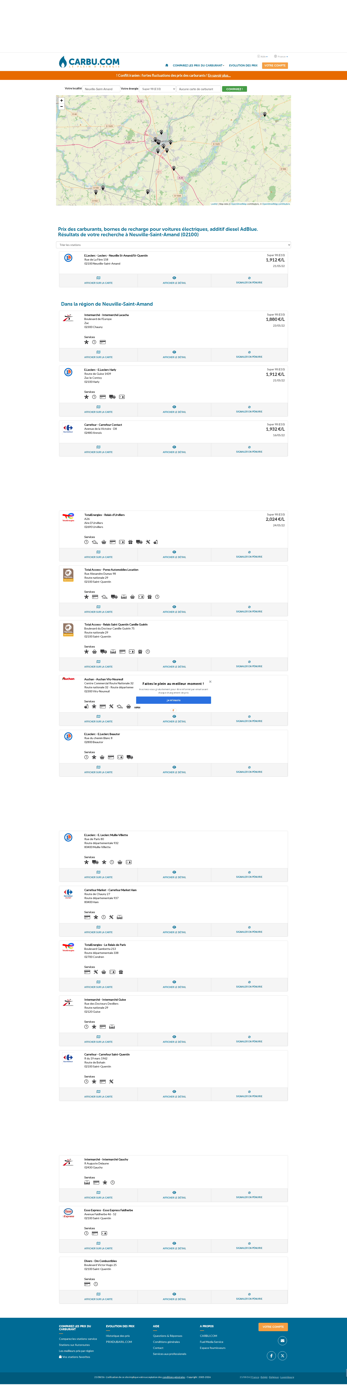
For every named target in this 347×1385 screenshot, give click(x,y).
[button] (173, 683)
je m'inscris (173, 700)
